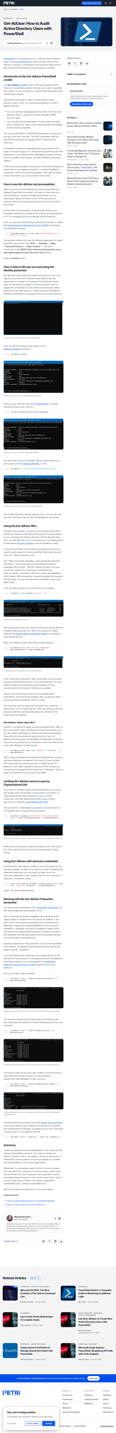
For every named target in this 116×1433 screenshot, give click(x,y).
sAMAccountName (12, 349)
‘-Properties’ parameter (47, 907)
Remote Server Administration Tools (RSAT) (27, 225)
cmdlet (17, 85)
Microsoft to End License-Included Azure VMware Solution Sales (84, 124)
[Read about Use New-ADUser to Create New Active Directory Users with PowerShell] (68, 1319)
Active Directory (24, 61)
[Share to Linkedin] (55, 1241)
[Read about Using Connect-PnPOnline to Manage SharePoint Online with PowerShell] (10, 1350)
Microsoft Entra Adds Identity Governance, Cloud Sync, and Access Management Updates (82, 167)
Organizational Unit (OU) (36, 802)
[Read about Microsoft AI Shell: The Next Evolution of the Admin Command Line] (10, 1293)
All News (71, 117)
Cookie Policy (11, 1423)
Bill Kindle (82, 1302)
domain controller (25, 543)
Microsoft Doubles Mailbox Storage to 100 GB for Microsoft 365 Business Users (83, 139)
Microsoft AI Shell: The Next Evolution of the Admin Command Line (37, 1293)
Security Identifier (31, 463)
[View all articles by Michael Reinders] (9, 1218)
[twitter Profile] (47, 43)
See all (33, 1278)
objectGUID (42, 404)
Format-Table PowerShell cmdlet (30, 634)
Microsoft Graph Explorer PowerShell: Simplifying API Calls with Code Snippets (95, 1350)
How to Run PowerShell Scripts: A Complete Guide (36, 1318)
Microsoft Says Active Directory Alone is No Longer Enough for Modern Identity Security (83, 181)
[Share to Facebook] (43, 1241)
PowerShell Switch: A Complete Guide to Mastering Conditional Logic (94, 1293)
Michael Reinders (24, 43)
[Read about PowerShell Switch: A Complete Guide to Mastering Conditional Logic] (68, 1293)
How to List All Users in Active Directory (26, 1204)
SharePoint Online (38, 1344)
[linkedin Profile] (51, 43)
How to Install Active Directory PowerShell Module (30, 1201)
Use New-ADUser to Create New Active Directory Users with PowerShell (95, 1321)
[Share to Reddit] (61, 1241)
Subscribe (93, 1378)
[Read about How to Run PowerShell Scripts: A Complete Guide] (10, 1319)
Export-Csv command (51, 1122)
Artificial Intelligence (40, 1286)
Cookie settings (106, 1426)
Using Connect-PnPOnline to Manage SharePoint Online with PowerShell (36, 1350)
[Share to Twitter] (49, 1241)
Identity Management (87, 1315)
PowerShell (13, 9)
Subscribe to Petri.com (92, 3)
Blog (5, 9)
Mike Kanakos (26, 1325)
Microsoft (93, 1344)
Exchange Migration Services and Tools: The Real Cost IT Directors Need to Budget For (84, 153)
